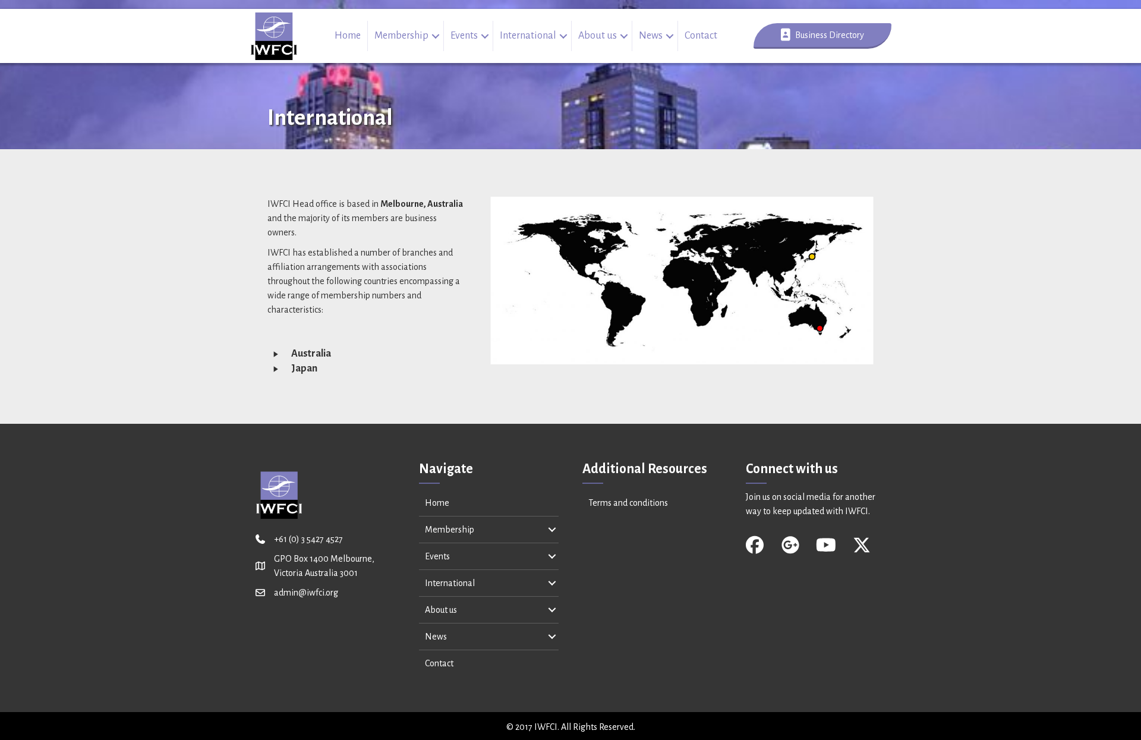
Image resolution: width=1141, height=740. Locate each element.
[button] (435, 36)
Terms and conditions (628, 503)
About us (597, 35)
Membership (401, 35)
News (651, 35)
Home (348, 35)
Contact (701, 35)
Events (464, 35)
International (528, 35)
